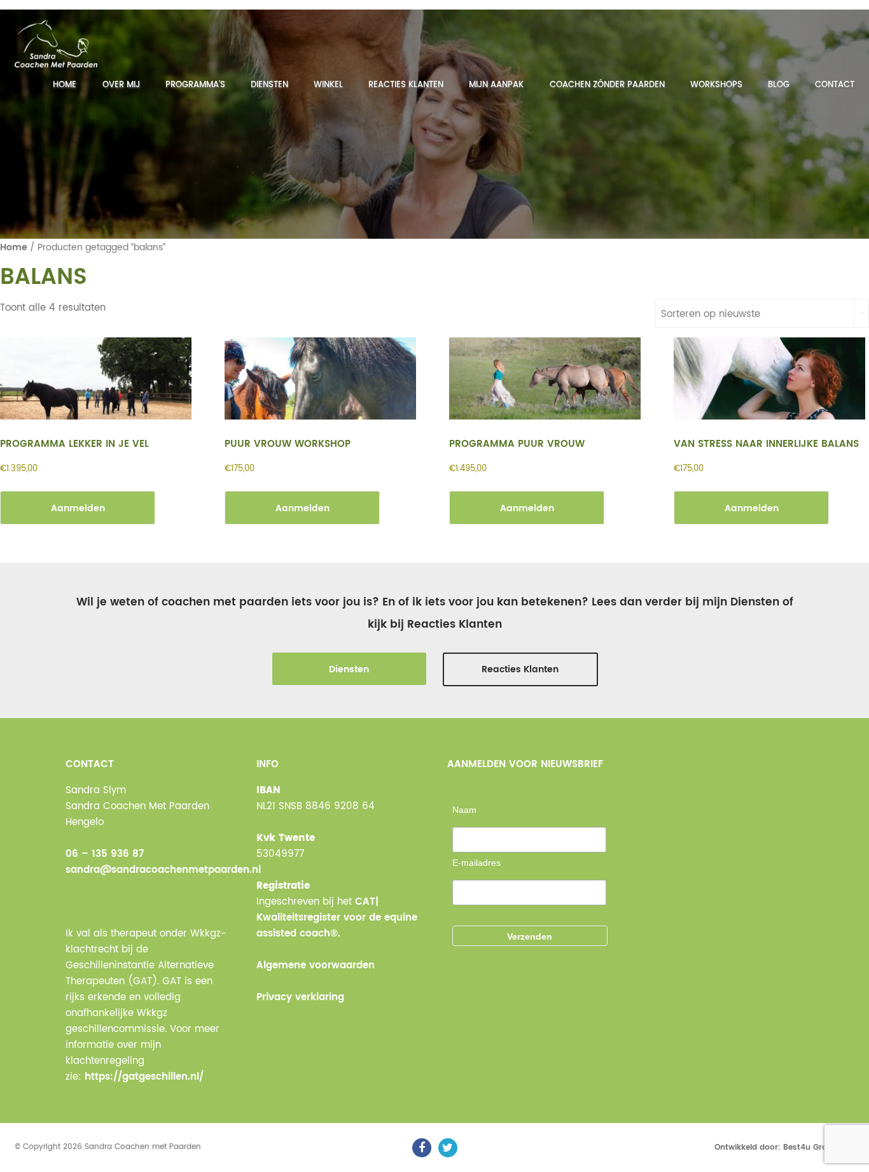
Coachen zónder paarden (607, 85)
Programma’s (195, 85)
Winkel (328, 85)
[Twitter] (447, 1147)
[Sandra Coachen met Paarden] (56, 43)
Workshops (716, 85)
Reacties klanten (405, 85)
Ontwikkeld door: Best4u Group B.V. (784, 1147)
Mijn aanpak (496, 85)
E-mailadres (476, 863)
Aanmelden (78, 508)
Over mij (121, 85)
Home (64, 85)
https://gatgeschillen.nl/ (144, 1077)
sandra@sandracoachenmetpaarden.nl (163, 870)
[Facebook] (421, 1147)
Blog (778, 85)
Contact (834, 85)
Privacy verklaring (300, 997)
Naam (464, 810)
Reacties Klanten (520, 669)
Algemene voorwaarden (315, 965)
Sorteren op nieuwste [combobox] (710, 314)
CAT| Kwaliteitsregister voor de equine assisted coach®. (336, 918)
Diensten (269, 85)
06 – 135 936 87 (105, 854)
